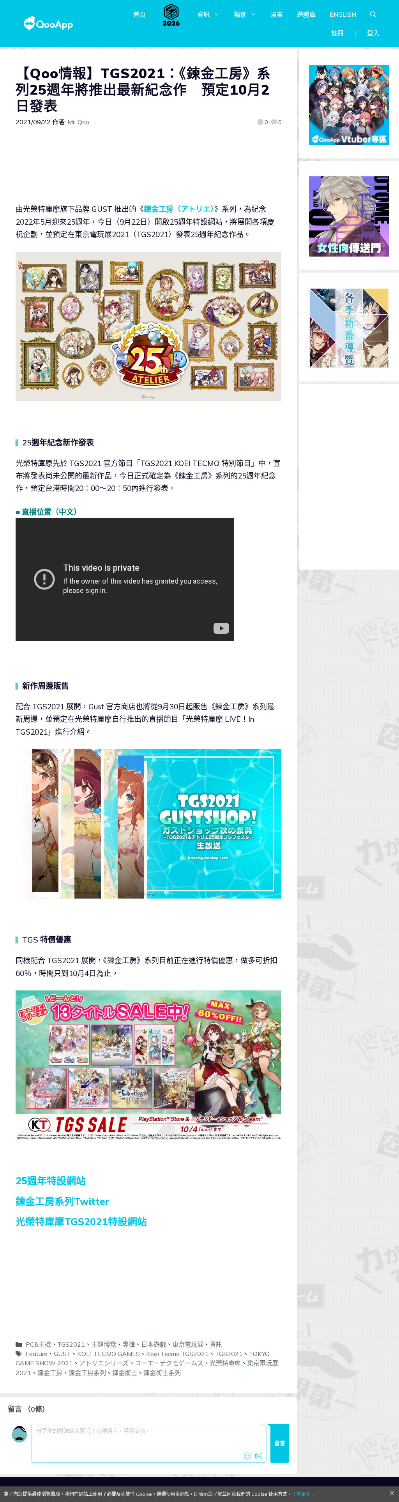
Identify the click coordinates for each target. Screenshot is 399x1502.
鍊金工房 (49, 1373)
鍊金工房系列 (87, 1373)
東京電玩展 (187, 1344)
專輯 (128, 1344)
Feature (37, 1354)
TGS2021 (71, 1344)
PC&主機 (38, 1344)
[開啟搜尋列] (373, 14)
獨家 (240, 14)
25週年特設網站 (51, 1181)
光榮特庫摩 (225, 1363)
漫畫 (276, 14)
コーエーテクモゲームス (169, 1363)
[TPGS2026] (171, 14)
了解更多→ (303, 1494)
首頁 (139, 14)
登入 (373, 33)
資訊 (203, 14)
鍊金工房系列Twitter (62, 1201)
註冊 (337, 33)
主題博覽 (103, 1344)
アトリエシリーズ (104, 1363)
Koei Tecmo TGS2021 (177, 1354)
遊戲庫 (306, 14)
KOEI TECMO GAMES (108, 1354)
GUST (62, 1354)
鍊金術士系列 (162, 1373)
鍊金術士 (124, 1373)
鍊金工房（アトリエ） (179, 209)
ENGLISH (343, 14)
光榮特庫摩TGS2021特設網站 (81, 1221)
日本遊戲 (153, 1344)
